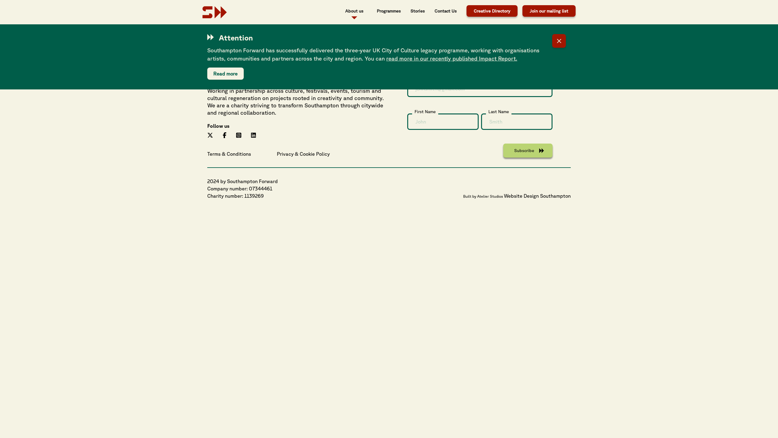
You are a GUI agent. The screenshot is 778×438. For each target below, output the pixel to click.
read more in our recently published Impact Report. (451, 58)
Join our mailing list (549, 11)
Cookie (307, 154)
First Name (425, 111)
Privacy (285, 154)
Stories (418, 11)
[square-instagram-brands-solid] (238, 134)
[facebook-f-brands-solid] (224, 134)
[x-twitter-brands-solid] (210, 134)
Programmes (389, 11)
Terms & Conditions (229, 154)
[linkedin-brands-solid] (253, 134)
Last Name (498, 111)
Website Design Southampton (537, 196)
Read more (225, 73)
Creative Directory (492, 11)
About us (354, 11)
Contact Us (446, 11)
